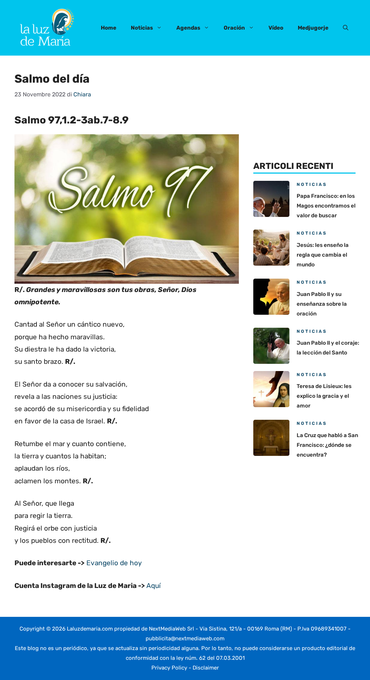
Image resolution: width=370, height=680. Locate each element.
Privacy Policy (169, 667)
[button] (346, 28)
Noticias (142, 28)
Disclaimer (206, 667)
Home (108, 28)
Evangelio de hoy (114, 563)
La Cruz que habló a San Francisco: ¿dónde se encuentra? (327, 445)
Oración (234, 28)
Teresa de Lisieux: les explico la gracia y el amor (324, 396)
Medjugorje (313, 28)
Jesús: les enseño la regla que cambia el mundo (323, 255)
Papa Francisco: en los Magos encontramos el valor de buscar (326, 206)
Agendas (188, 28)
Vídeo (275, 28)
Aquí (153, 585)
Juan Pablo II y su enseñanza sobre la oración (322, 304)
